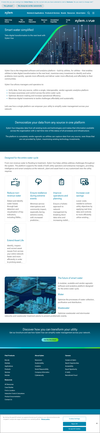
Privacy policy (45, 419)
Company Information (42, 372)
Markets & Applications (35, 13)
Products (7, 369)
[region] (50, 423)
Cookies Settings (74, 418)
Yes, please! (8, 6)
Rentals (7, 375)
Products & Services (52, 13)
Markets (7, 363)
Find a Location (10, 390)
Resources (71, 13)
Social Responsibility (41, 369)
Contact (68, 21)
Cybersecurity (39, 375)
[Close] (97, 423)
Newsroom (38, 360)
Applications (9, 366)
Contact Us (8, 399)
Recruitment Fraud (71, 375)
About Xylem (80, 13)
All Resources (9, 384)
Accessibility (69, 366)
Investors (38, 366)
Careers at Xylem (70, 360)
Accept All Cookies (74, 429)
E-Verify (67, 372)
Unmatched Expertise (54, 21)
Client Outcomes (32, 21)
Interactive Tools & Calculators (15, 393)
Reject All (74, 424)
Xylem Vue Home (8, 21)
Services (7, 372)
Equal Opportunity (71, 369)
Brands (63, 13)
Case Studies (9, 387)
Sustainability (39, 363)
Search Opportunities (72, 363)
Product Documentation (12, 396)
